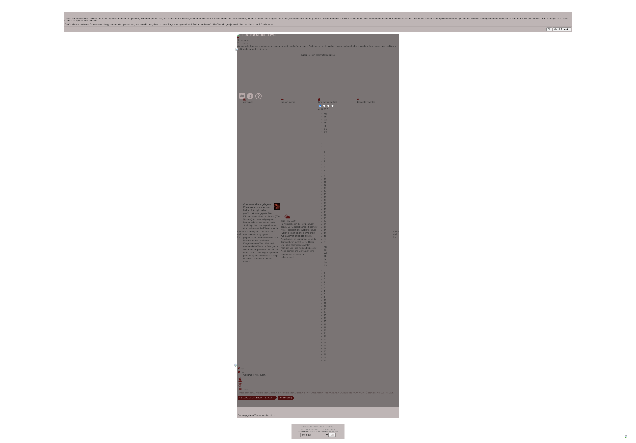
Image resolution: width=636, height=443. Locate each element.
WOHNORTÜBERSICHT (366, 392)
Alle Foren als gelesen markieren (318, 429)
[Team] (240, 383)
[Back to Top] (626, 437)
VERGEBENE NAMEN (276, 392)
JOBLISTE (346, 392)
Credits (329, 427)
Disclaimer (319, 427)
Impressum (306, 427)
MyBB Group (332, 431)
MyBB (312, 431)
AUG (320, 109)
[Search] (239, 386)
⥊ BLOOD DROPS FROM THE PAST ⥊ (256, 398)
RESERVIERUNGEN (251, 392)
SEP (325, 109)
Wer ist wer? (387, 392)
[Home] (239, 378)
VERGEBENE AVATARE (303, 392)
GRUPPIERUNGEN (328, 392)
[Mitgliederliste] (240, 381)
